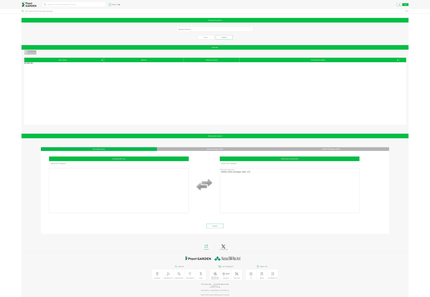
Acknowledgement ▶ (221, 284)
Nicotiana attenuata (46, 11)
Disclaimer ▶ (206, 284)
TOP (26, 11)
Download (32, 53)
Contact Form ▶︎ (215, 287)
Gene (37, 11)
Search (31, 11)
